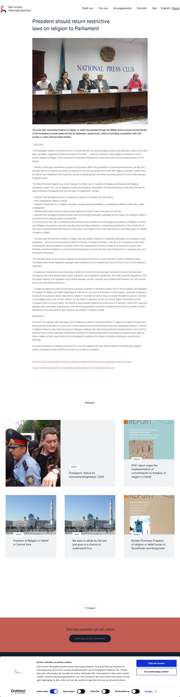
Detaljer (149, 691)
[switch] (81, 691)
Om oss (103, 8)
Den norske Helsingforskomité (19, 9)
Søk (154, 8)
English (165, 8)
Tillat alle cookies (156, 663)
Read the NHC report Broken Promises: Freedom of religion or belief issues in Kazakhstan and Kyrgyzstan (81, 362)
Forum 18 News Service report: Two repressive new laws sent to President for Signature (73, 368)
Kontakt (142, 8)
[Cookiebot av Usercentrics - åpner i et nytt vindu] (18, 691)
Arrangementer (122, 8)
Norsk (175, 8)
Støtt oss (87, 8)
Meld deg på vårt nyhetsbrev (90, 638)
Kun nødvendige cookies (156, 671)
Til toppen (90, 608)
